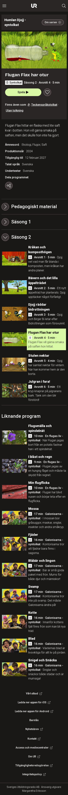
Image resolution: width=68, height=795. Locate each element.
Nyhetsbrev (32, 729)
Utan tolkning (14, 110)
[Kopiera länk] (9, 185)
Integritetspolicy (32, 774)
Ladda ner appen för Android (32, 711)
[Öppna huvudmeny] (4, 6)
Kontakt (32, 738)
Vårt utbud (32, 693)
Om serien (51, 22)
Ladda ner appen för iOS (32, 702)
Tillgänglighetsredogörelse (32, 765)
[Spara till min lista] (47, 92)
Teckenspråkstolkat (44, 104)
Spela (21, 92)
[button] (34, 222)
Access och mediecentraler (32, 747)
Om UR (32, 756)
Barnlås (34, 720)
